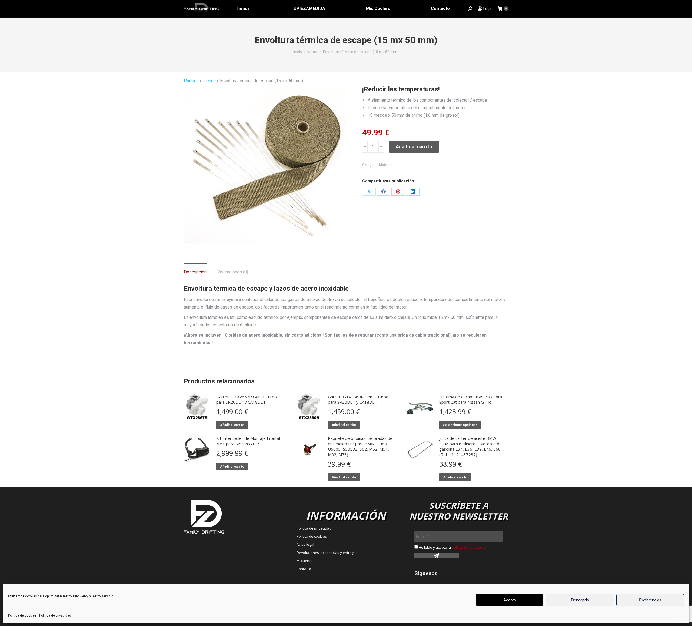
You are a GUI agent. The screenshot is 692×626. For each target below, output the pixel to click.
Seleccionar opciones (460, 425)
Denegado (580, 600)
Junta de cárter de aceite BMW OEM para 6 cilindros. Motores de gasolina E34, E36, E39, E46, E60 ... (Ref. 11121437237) (471, 446)
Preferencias (650, 600)
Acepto (509, 600)
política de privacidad (469, 547)
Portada (191, 80)
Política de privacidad (55, 615)
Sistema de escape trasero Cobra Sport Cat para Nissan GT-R (470, 399)
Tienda (209, 80)
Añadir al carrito (414, 146)
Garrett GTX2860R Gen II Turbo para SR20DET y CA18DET (358, 399)
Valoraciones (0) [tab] (232, 271)
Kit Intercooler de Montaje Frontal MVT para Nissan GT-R (248, 441)
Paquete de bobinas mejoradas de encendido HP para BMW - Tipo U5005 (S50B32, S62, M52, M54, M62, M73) (360, 446)
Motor (383, 165)
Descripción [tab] (195, 271)
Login (488, 8)
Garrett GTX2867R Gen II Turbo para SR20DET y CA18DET (246, 399)
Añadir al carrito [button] (232, 425)
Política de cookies (22, 615)
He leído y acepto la (452, 547)
